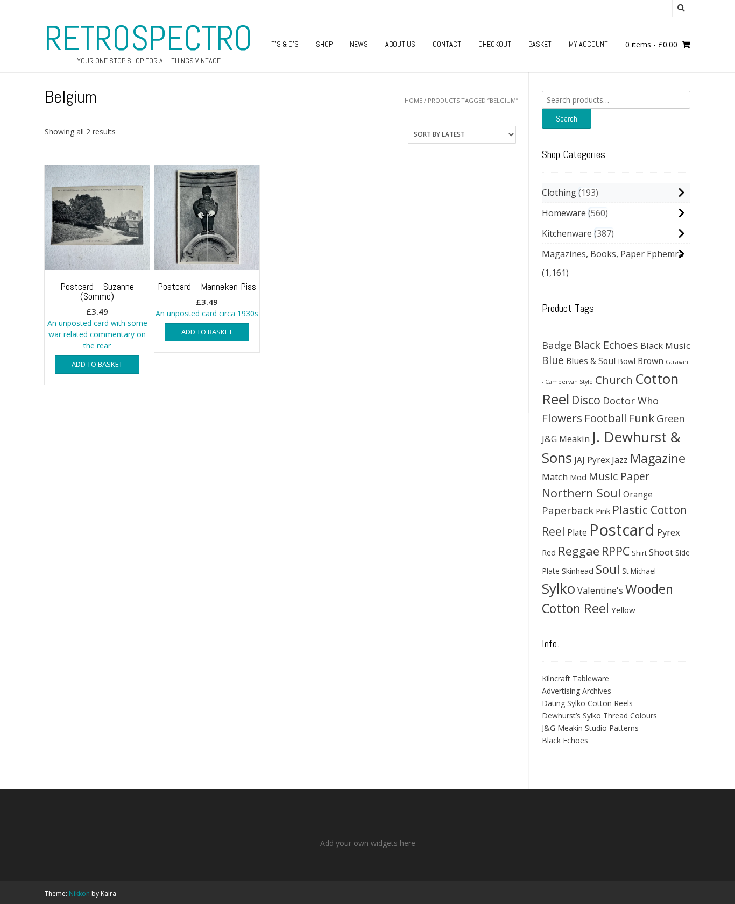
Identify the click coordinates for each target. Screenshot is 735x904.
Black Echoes (606, 345)
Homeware (564, 213)
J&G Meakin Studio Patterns (590, 728)
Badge (557, 345)
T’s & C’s (285, 44)
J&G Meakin (566, 438)
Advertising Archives (576, 691)
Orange (638, 494)
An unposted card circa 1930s (207, 299)
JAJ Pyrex (592, 460)
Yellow (623, 609)
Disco (585, 400)
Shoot (661, 552)
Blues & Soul (591, 361)
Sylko (558, 588)
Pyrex (668, 532)
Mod (578, 477)
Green (670, 418)
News (359, 44)
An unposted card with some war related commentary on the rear (97, 315)
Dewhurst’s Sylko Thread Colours (599, 715)
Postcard (622, 529)
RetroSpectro (148, 38)
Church (614, 379)
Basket (540, 44)
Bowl (626, 361)
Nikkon (79, 893)
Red (549, 552)
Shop (324, 44)
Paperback (567, 510)
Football (605, 417)
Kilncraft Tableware (575, 678)
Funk (641, 417)
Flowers (562, 417)
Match (555, 477)
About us (400, 44)
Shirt (639, 553)
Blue (553, 360)
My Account (588, 44)
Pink (603, 511)
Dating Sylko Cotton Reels (587, 703)
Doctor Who (631, 400)
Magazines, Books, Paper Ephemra (612, 254)
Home (413, 100)
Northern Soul (581, 493)
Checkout (494, 44)
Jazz (620, 460)
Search (566, 118)
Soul (608, 569)
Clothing (559, 192)
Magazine (657, 458)
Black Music (665, 345)
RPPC (616, 551)
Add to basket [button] (97, 364)
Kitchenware (567, 233)
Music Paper (619, 476)
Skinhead (577, 570)
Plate (577, 532)
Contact (447, 44)
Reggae (578, 551)
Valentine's (600, 590)
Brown (650, 361)
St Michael (639, 571)
